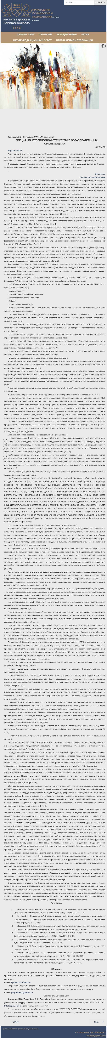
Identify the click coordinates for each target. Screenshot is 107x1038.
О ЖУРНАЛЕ (45, 34)
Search (101, 2)
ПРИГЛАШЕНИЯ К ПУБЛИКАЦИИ (74, 40)
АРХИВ (85, 34)
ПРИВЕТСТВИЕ (25, 34)
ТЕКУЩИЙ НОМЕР (67, 34)
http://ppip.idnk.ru (12, 1006)
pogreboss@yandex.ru (22, 992)
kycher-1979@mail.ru (21, 982)
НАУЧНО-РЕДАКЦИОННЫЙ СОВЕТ (32, 40)
